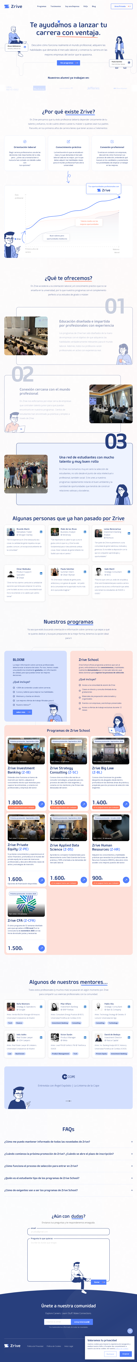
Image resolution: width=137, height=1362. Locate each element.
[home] (13, 6)
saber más (20, 712)
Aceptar (125, 1354)
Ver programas (66, 63)
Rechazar (110, 1354)
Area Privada (120, 6)
